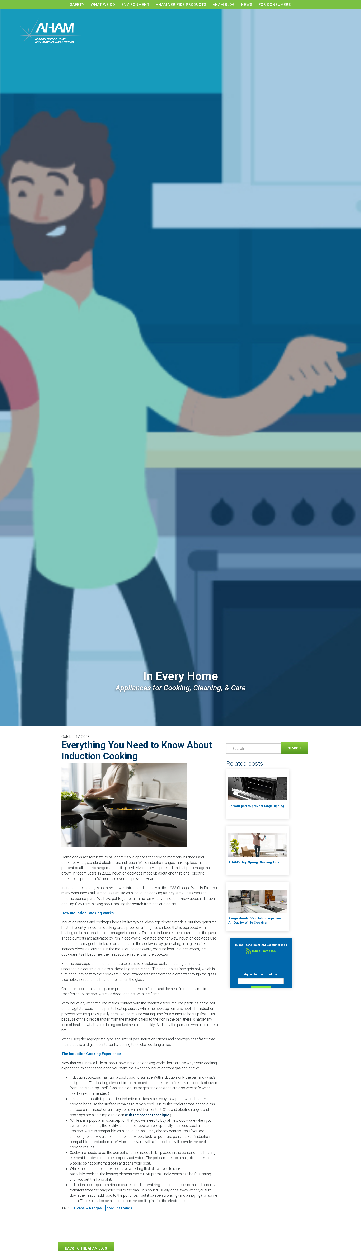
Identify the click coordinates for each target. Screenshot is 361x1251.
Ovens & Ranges (88, 1208)
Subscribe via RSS (263, 950)
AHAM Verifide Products (181, 4)
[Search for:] (253, 748)
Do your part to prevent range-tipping (256, 806)
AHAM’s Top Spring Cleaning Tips (253, 862)
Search (291, 748)
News (246, 4)
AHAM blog (224, 4)
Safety (77, 4)
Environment (135, 4)
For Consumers (275, 4)
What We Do (103, 4)
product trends (119, 1208)
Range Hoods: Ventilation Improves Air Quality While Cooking (255, 920)
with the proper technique (147, 1115)
